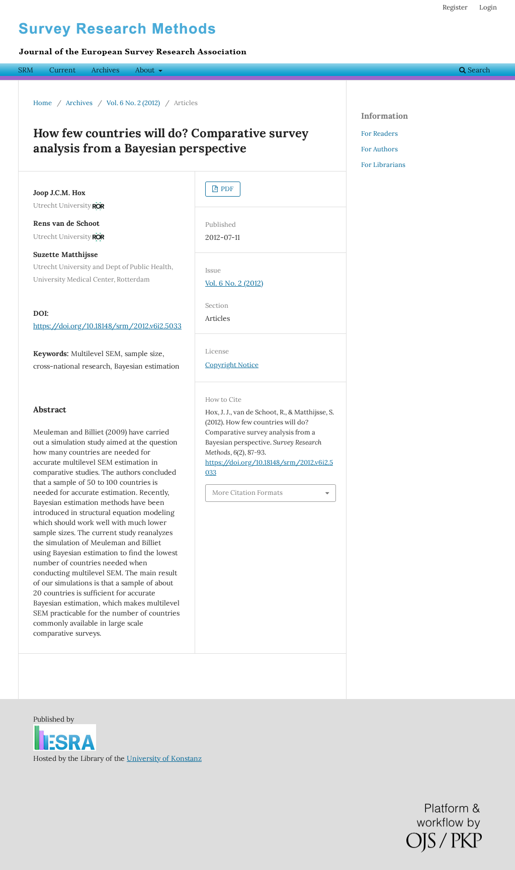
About (145, 69)
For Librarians (383, 164)
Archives (105, 69)
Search (478, 69)
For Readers (379, 133)
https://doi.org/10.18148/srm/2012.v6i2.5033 (107, 325)
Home (42, 103)
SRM (25, 69)
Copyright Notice (232, 365)
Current (62, 69)
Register (455, 7)
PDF (226, 189)
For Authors (379, 149)
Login (488, 7)
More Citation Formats (247, 492)
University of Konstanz (164, 758)
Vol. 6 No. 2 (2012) (133, 103)
